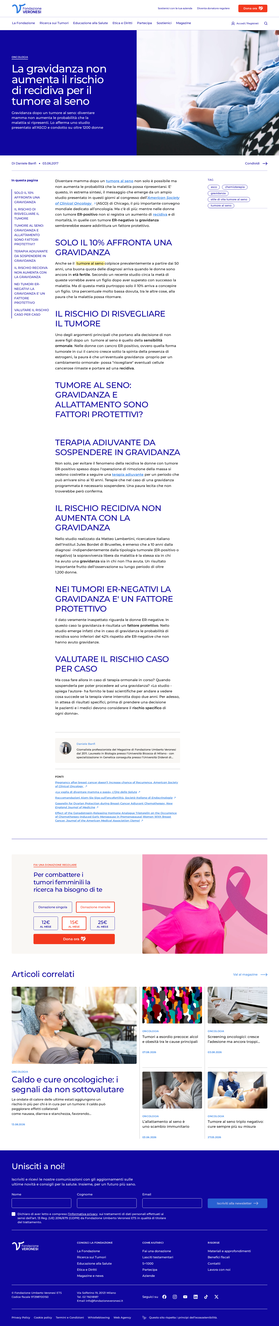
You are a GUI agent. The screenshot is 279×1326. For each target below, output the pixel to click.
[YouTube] (185, 1297)
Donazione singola (52, 907)
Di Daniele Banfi (24, 163)
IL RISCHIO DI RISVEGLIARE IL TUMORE (26, 214)
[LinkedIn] (196, 1297)
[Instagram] (175, 1297)
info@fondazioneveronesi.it (104, 1300)
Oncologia (20, 57)
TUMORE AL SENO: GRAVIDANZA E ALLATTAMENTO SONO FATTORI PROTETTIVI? (29, 235)
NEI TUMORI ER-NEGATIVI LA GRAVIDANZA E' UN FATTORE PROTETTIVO (29, 293)
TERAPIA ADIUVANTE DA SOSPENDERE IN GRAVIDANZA (31, 256)
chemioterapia (235, 186)
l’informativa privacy (83, 1214)
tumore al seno (221, 205)
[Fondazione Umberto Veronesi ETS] (27, 8)
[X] (216, 1297)
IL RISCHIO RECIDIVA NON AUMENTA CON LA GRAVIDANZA (31, 272)
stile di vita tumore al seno (229, 199)
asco (214, 186)
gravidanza (218, 193)
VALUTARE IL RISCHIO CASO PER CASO (31, 312)
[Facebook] (165, 1297)
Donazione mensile (95, 907)
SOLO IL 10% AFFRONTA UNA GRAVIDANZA (27, 197)
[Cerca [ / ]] (266, 23)
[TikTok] (206, 1297)
